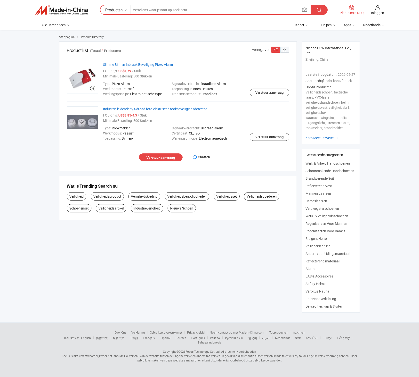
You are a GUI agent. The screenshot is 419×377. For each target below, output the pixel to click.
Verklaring (138, 332)
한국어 (252, 338)
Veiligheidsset (226, 196)
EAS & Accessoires (319, 276)
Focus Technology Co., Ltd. (202, 351)
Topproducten (278, 332)
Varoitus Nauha (317, 291)
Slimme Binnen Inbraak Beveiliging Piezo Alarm (138, 64)
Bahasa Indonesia (209, 342)
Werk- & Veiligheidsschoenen (327, 216)
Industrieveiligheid (147, 208)
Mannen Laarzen (318, 193)
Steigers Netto (316, 238)
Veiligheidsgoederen (262, 196)
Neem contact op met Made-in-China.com (237, 332)
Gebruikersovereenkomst (166, 332)
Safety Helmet (316, 283)
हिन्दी (298, 338)
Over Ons (120, 332)
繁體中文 (118, 338)
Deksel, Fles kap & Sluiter (324, 306)
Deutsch (181, 338)
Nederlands (282, 338)
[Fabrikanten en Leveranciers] (61, 10)
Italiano (215, 338)
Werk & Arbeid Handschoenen (328, 163)
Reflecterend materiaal (322, 261)
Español (165, 338)
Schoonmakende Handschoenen (330, 170)
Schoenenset (79, 208)
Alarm (310, 268)
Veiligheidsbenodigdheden (187, 196)
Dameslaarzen (316, 201)
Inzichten (299, 332)
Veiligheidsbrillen (318, 246)
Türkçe (327, 338)
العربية (266, 338)
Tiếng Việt (343, 338)
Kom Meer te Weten (322, 137)
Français (149, 338)
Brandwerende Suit (320, 178)
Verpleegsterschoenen (322, 208)
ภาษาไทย (312, 338)
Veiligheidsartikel (111, 208)
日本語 (133, 338)
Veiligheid (76, 196)
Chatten (204, 157)
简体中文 (102, 338)
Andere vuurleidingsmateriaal (327, 253)
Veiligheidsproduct (107, 196)
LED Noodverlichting (321, 298)
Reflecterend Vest (319, 186)
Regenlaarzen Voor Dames (325, 231)
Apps (347, 25)
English (86, 338)
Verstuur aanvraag (269, 92)
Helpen (326, 25)
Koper (299, 25)
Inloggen (377, 12)
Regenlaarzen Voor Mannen (326, 223)
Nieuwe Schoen (181, 208)
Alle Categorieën (53, 25)
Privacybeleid (196, 332)
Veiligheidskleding (144, 196)
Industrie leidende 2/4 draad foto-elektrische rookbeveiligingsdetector (155, 109)
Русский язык (234, 338)
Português (198, 338)
